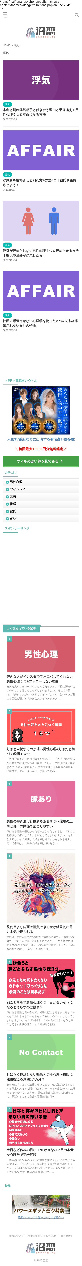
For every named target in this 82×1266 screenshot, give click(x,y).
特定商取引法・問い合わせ (42, 1235)
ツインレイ (18, 489)
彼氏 (13, 511)
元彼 (13, 496)
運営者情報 (67, 1235)
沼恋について (16, 1235)
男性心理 (16, 482)
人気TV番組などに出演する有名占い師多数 (41, 439)
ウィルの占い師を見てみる (38, 461)
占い (13, 518)
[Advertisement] (41, 575)
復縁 (13, 503)
